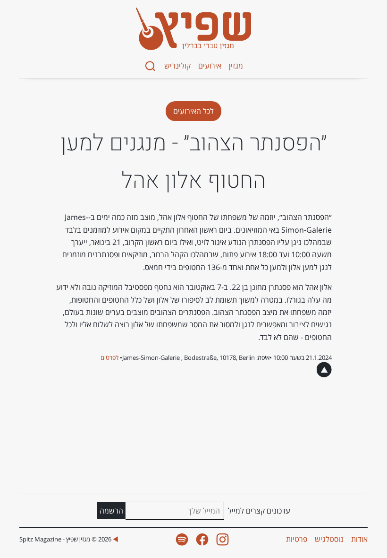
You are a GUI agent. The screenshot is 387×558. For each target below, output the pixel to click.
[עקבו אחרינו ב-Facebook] (202, 539)
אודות (359, 539)
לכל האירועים (193, 111)
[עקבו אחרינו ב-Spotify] (182, 539)
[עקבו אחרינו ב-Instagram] (222, 539)
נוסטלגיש (329, 539)
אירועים (209, 66)
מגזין (236, 66)
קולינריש (177, 66)
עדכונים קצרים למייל (259, 511)
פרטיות (296, 539)
